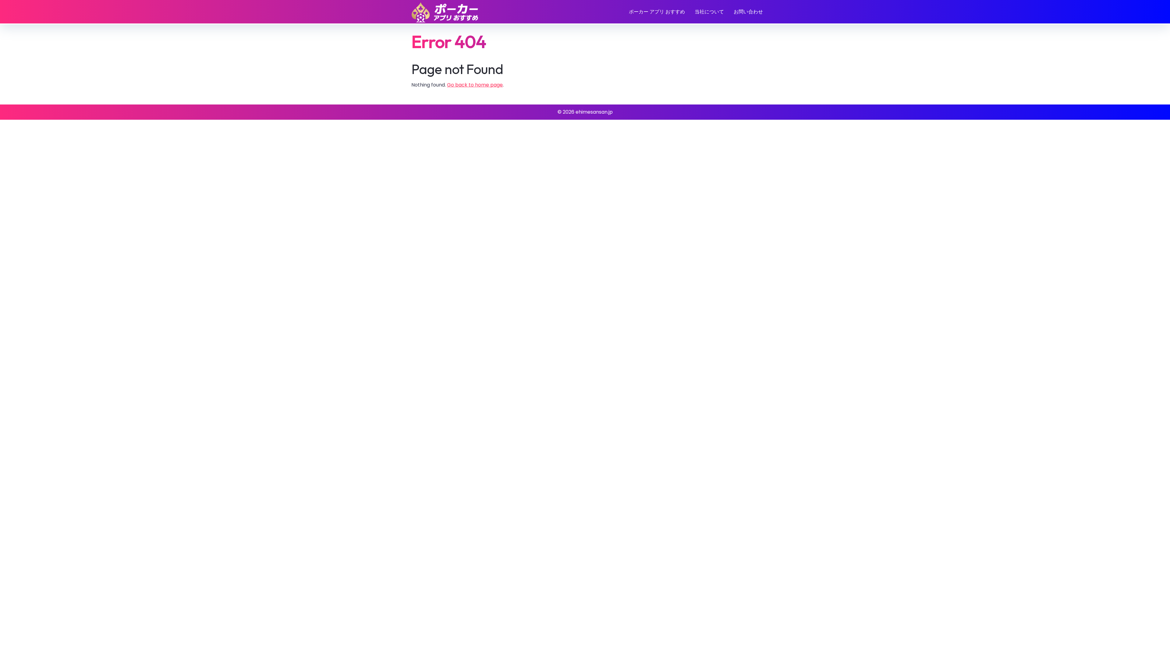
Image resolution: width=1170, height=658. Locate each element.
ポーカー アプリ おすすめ (657, 12)
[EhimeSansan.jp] (445, 12)
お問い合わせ (748, 12)
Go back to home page (475, 84)
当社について (709, 12)
